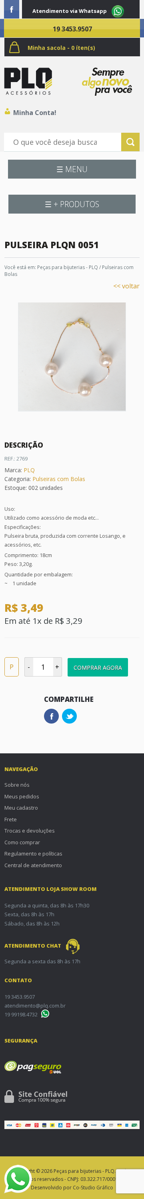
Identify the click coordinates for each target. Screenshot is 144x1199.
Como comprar (22, 842)
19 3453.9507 (72, 29)
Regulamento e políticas (33, 853)
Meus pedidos (21, 796)
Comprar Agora (98, 667)
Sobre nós (17, 784)
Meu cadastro (21, 807)
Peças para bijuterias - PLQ (67, 267)
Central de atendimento (33, 865)
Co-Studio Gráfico (93, 1187)
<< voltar (126, 286)
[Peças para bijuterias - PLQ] (28, 81)
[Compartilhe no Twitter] (69, 716)
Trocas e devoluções (29, 830)
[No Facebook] (11, 9)
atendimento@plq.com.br (35, 1005)
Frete (10, 819)
